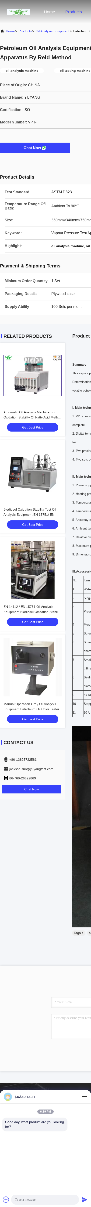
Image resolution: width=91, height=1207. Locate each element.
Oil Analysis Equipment (52, 31)
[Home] (18, 12)
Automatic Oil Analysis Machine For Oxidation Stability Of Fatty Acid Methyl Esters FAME (32, 417)
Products (73, 12)
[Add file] (6, 1199)
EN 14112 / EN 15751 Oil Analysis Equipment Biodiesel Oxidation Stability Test (32, 612)
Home (49, 12)
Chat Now (32, 148)
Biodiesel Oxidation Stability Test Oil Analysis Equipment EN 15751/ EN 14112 (30, 515)
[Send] (84, 1199)
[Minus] (84, 1096)
